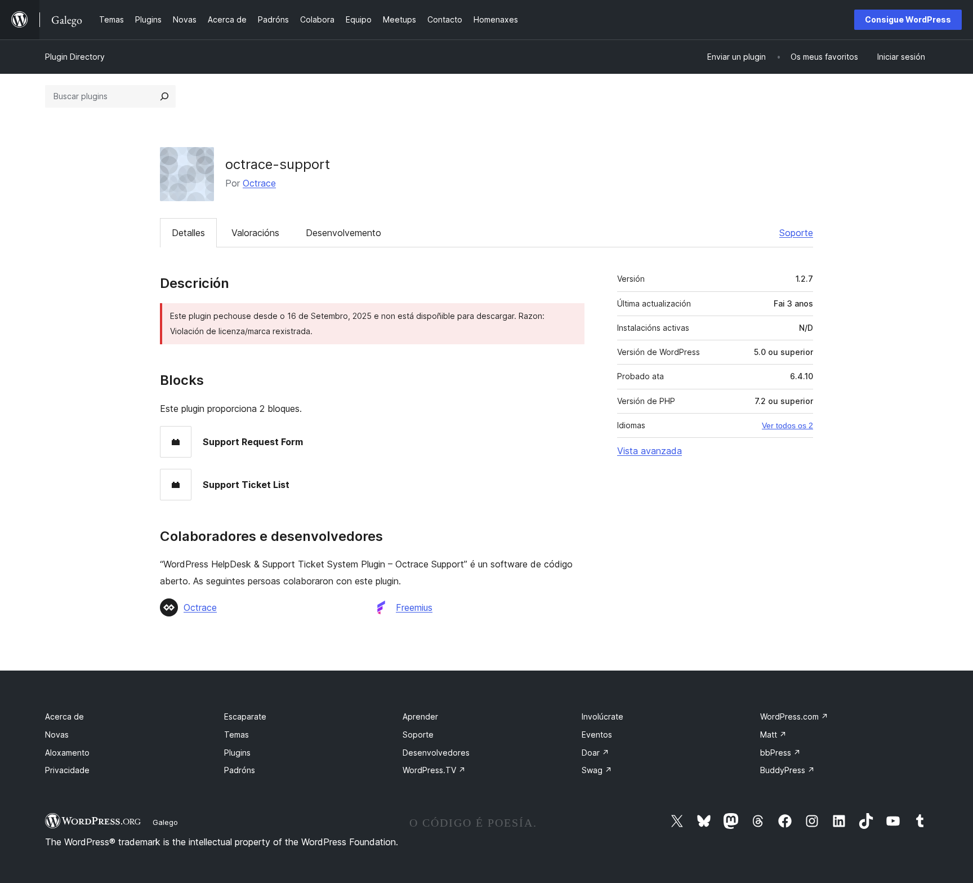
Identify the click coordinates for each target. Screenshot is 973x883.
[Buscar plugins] (164, 96)
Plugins (237, 752)
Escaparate (245, 716)
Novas (57, 734)
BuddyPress (787, 770)
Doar (595, 752)
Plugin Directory (75, 56)
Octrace (259, 183)
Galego (165, 822)
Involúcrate (602, 716)
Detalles (188, 232)
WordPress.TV (434, 770)
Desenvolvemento (343, 232)
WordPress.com (794, 716)
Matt (773, 734)
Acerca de (64, 716)
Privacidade (67, 770)
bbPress (780, 752)
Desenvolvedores (436, 752)
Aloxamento (67, 752)
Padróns (239, 770)
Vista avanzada (649, 450)
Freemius (414, 607)
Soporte (796, 232)
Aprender (420, 716)
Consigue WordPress (908, 19)
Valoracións (255, 232)
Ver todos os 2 (787, 425)
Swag (597, 770)
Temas (236, 734)
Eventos (597, 734)
